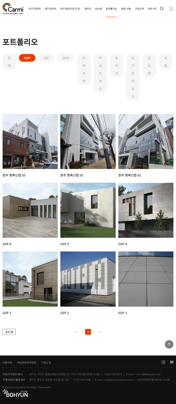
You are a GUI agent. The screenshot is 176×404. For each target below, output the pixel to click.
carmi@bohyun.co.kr (148, 374)
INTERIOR (50, 8)
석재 (165, 62)
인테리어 (83, 69)
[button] (9, 332)
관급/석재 (126, 8)
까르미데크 (100, 73)
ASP (46, 58)
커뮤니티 (152, 8)
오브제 (98, 8)
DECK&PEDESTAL (70, 8)
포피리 (87, 8)
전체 (9, 62)
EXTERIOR (35, 8)
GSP (27, 58)
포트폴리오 (111, 8)
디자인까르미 (132, 77)
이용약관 (7, 362)
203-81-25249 (162, 379)
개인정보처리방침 (26, 362)
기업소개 (139, 8)
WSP (66, 58)
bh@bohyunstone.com (119, 379)
